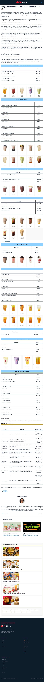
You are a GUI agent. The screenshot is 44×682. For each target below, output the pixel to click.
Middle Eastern (18, 612)
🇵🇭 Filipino (25, 653)
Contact (3, 644)
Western (28, 612)
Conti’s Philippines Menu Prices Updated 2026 (10, 533)
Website (5, 490)
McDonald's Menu (5, 661)
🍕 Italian (25, 651)
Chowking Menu (4, 670)
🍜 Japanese (26, 646)
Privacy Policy (4, 646)
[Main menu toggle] (42, 2)
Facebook (5, 491)
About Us (3, 642)
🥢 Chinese (25, 649)
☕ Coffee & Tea (26, 642)
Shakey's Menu (4, 667)
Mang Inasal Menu (5, 665)
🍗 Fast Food (26, 640)
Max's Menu (4, 672)
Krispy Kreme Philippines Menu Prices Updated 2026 (32, 533)
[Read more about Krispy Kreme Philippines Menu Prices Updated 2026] (32, 527)
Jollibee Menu (4, 659)
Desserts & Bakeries (6, 535)
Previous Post (4, 513)
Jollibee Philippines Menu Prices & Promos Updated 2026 (13, 605)
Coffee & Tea (17, 609)
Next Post (40, 513)
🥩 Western (25, 648)
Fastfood (32, 609)
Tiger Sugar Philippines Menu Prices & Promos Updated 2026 (14, 593)
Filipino (36, 609)
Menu (11, 535)
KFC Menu (3, 663)
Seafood (24, 612)
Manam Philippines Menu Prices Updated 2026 (11, 556)
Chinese (12, 609)
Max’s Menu (7, 241)
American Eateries (6, 609)
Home (3, 640)
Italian (4, 612)
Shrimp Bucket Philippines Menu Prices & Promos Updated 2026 (14, 569)
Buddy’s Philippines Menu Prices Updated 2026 (11, 581)
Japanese (8, 612)
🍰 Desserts (26, 644)
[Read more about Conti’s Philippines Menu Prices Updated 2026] (12, 527)
